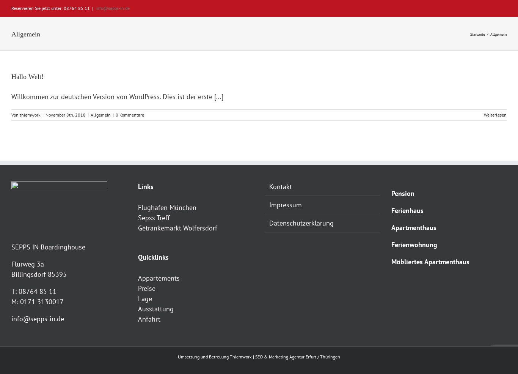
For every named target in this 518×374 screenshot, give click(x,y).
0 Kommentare (130, 115)
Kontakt (280, 186)
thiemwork (30, 115)
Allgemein (101, 115)
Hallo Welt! (27, 76)
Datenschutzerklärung (301, 223)
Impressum (285, 204)
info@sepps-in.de (113, 8)
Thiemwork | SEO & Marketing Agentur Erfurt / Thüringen (285, 357)
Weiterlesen (495, 115)
